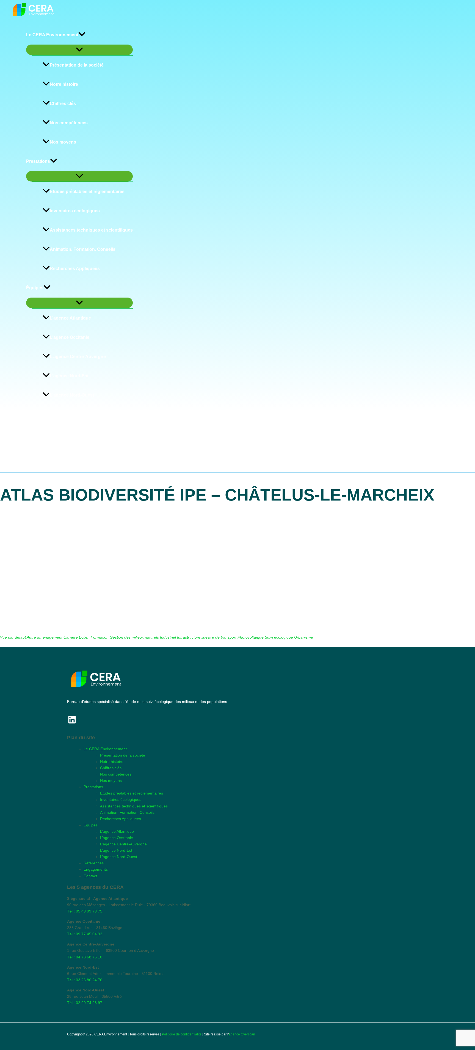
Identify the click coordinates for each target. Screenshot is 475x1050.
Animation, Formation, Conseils (82, 249)
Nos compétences (69, 122)
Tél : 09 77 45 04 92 (84, 934)
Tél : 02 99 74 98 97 (84, 1002)
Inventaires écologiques (75, 210)
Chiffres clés (63, 103)
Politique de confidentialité (181, 1034)
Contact (34, 452)
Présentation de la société (77, 65)
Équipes (34, 287)
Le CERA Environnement (52, 34)
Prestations (38, 161)
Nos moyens (63, 142)
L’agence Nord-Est (69, 375)
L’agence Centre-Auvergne (78, 356)
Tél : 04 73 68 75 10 (84, 957)
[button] (81, 35)
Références (38, 414)
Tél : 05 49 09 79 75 (84, 911)
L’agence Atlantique (70, 318)
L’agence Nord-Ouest (72, 395)
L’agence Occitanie (69, 337)
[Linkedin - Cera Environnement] (72, 720)
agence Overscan (242, 1034)
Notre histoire (64, 84)
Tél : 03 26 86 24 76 (84, 980)
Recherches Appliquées (75, 268)
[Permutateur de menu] (79, 50)
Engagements (40, 433)
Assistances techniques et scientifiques (91, 230)
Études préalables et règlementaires (87, 191)
